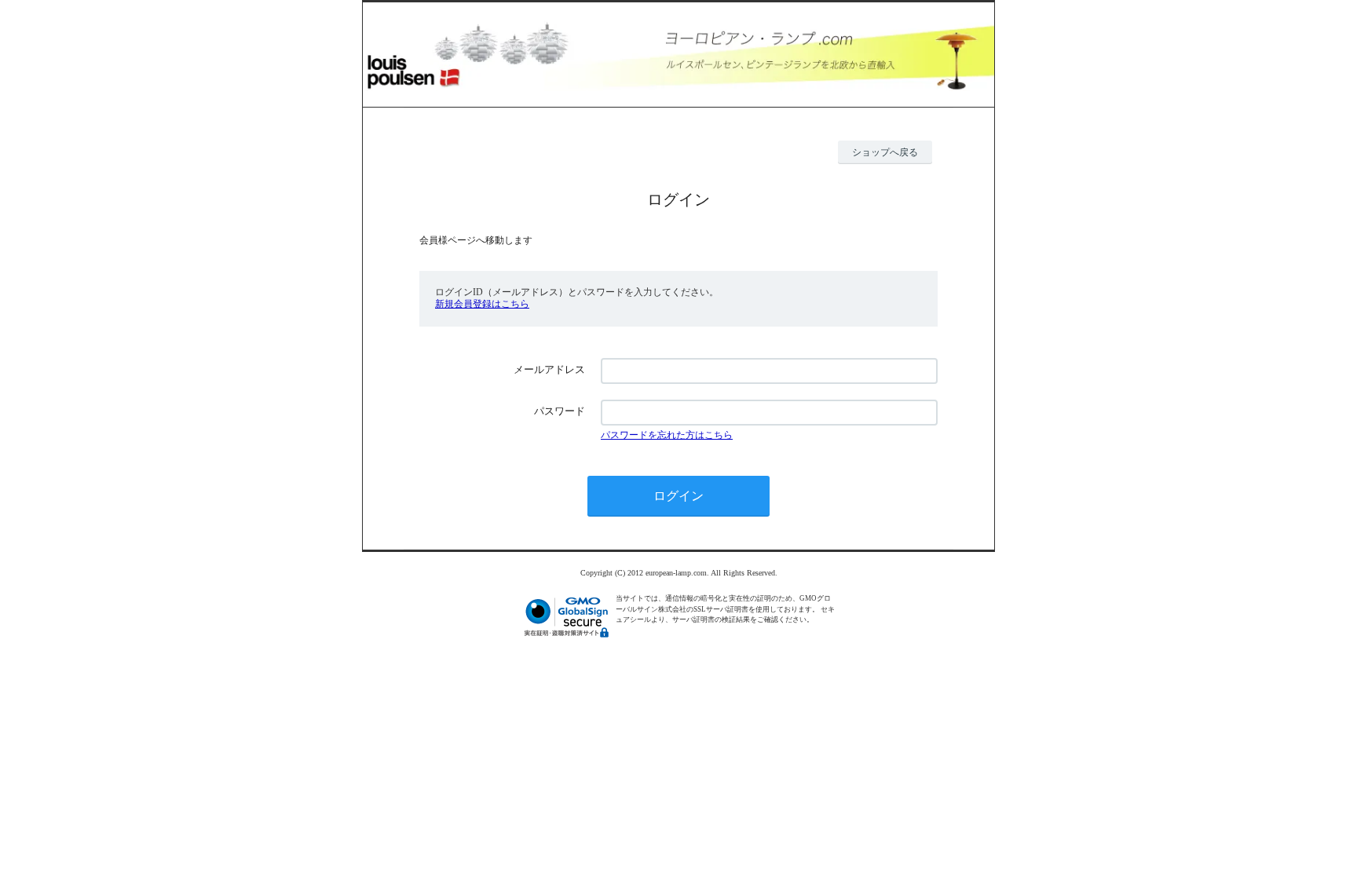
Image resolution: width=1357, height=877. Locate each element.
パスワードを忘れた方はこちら (667, 434)
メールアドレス (549, 369)
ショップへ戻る (885, 152)
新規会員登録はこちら (482, 303)
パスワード (559, 411)
